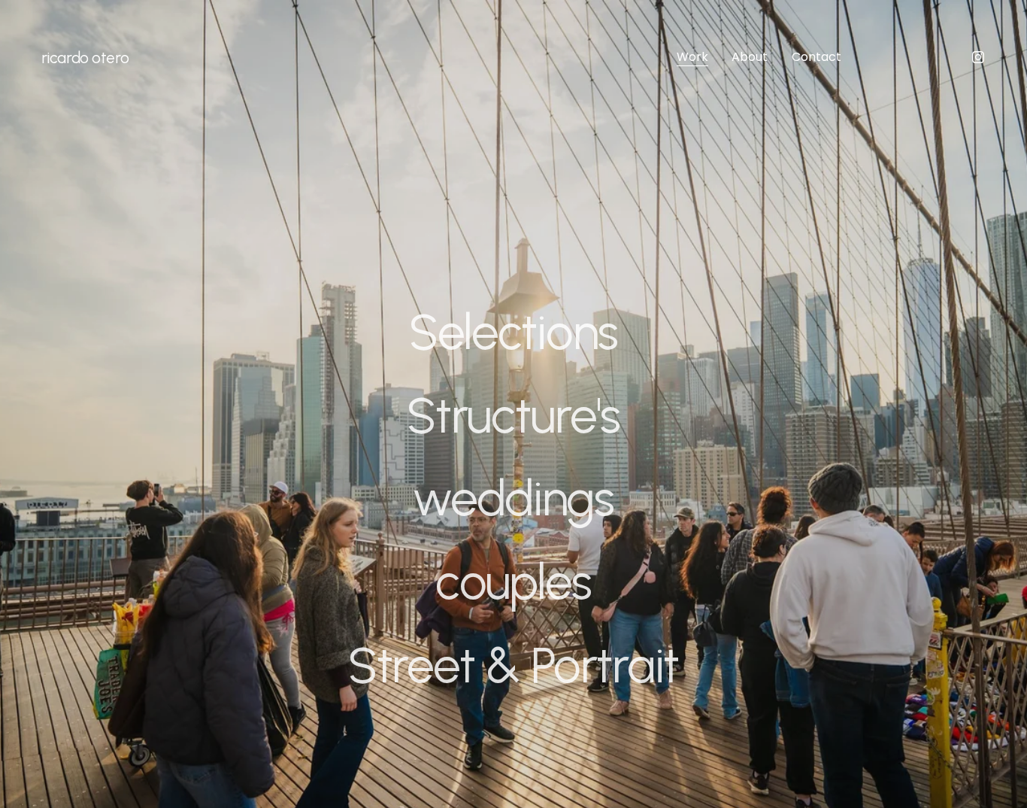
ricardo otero (85, 57)
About (750, 56)
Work (692, 56)
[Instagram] (978, 57)
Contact (816, 56)
